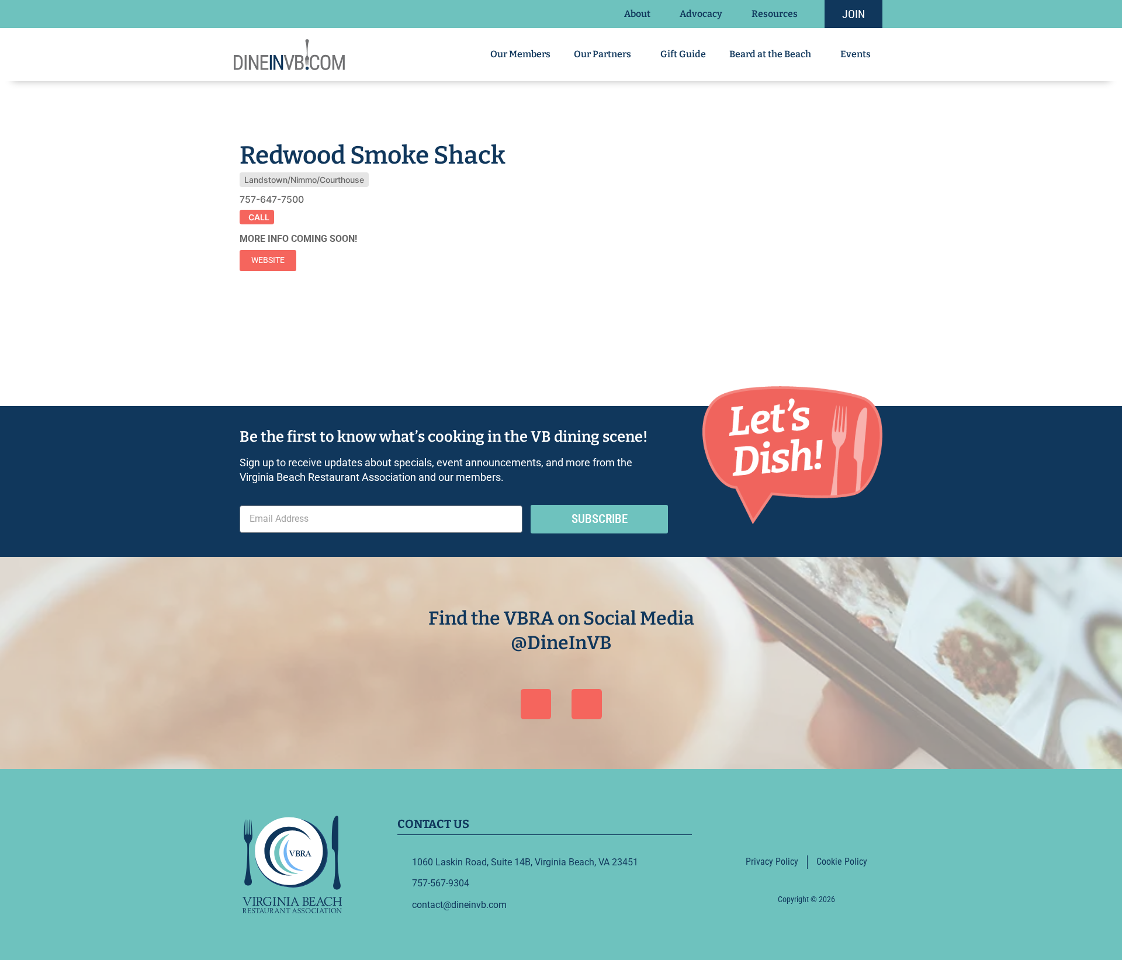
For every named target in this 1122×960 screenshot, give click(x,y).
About (637, 13)
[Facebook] (536, 704)
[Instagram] (587, 704)
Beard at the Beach (770, 54)
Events (855, 54)
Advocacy (701, 13)
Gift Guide (683, 54)
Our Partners (602, 54)
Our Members (520, 54)
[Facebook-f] (792, 827)
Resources (775, 13)
